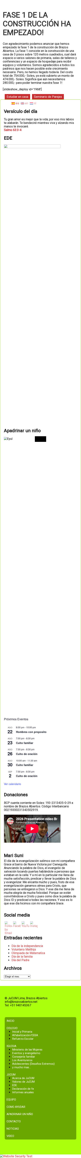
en (26, 103)
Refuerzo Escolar (23, 1038)
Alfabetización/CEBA (25, 1035)
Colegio (12, 1028)
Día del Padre (20, 960)
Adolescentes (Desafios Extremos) (33, 1063)
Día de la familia (22, 956)
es (17, 103)
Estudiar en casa (17, 97)
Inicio (10, 1021)
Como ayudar (16, 1107)
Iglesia (11, 1046)
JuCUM (11, 1074)
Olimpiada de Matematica (28, 953)
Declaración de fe (23, 1088)
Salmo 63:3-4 (12, 130)
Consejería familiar (23, 1056)
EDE (14, 1085)
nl (34, 103)
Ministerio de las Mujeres (27, 1049)
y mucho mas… (21, 1067)
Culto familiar (24, 743)
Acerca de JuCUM (23, 1078)
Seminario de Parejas (48, 97)
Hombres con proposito (31, 732)
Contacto (14, 1121)
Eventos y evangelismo (26, 1053)
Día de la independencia (27, 946)
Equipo (11, 1099)
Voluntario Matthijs (23, 949)
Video (10, 1136)
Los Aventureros (22, 1060)
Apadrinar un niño (20, 1114)
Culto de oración (26, 754)
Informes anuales (23, 1092)
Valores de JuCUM (23, 1081)
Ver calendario (12, 784)
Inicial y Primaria (22, 1031)
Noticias (13, 1128)
